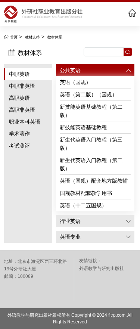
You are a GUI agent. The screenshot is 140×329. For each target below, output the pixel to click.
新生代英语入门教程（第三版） (91, 144)
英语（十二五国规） (83, 205)
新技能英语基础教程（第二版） (91, 111)
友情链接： (90, 260)
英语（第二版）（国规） (88, 94)
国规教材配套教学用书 (86, 193)
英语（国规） (75, 82)
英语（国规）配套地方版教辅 (94, 181)
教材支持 (32, 37)
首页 (14, 37)
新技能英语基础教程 (83, 127)
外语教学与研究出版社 (101, 268)
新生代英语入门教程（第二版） (91, 164)
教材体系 (54, 37)
